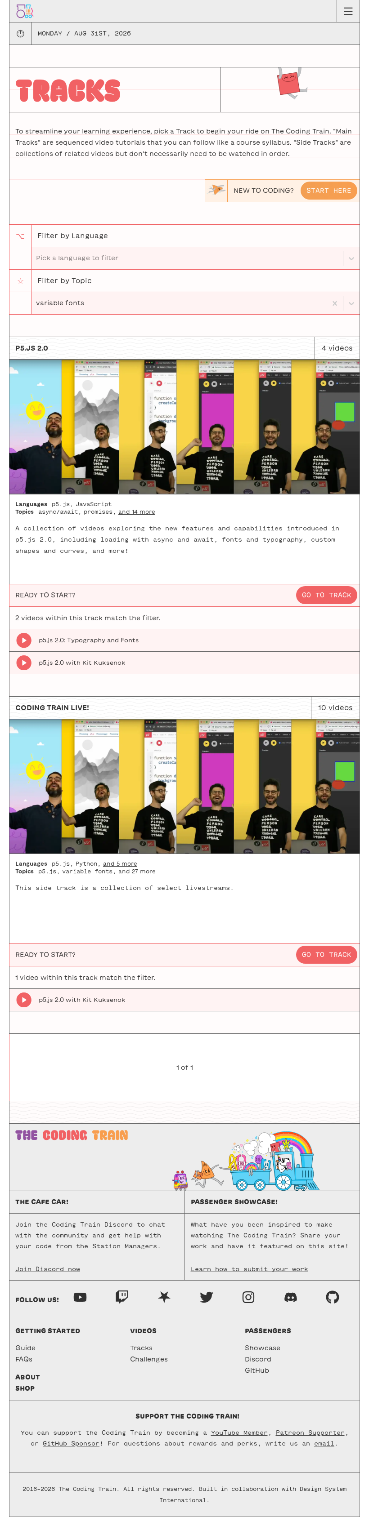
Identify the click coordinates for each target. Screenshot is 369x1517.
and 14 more (136, 511)
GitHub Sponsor (71, 1443)
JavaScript (94, 504)
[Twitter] (206, 1297)
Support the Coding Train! (187, 1416)
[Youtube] (80, 1297)
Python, (88, 863)
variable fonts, (89, 871)
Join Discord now (47, 1269)
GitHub (257, 1370)
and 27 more (137, 871)
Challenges (149, 1359)
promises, (100, 511)
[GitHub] (332, 1297)
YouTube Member (239, 1433)
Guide (25, 1348)
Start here (328, 190)
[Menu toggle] (348, 11)
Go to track (326, 595)
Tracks (141, 1348)
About (27, 1377)
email (324, 1443)
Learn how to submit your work (249, 1269)
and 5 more (120, 863)
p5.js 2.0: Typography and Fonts (89, 640)
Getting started (47, 1331)
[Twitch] (122, 1297)
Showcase (262, 1348)
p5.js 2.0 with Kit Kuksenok (82, 663)
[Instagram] (248, 1297)
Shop (25, 1388)
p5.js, (62, 504)
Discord (258, 1359)
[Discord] (290, 1297)
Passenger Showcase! (234, 1202)
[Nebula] (164, 1297)
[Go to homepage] (25, 11)
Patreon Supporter (310, 1433)
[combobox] (37, 303)
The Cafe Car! (41, 1202)
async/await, (59, 511)
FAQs (23, 1359)
